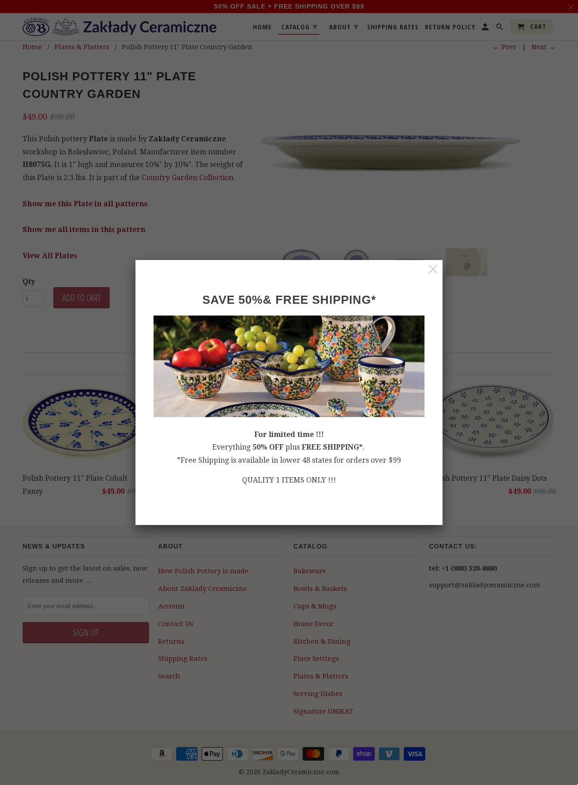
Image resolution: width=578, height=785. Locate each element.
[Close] (433, 269)
